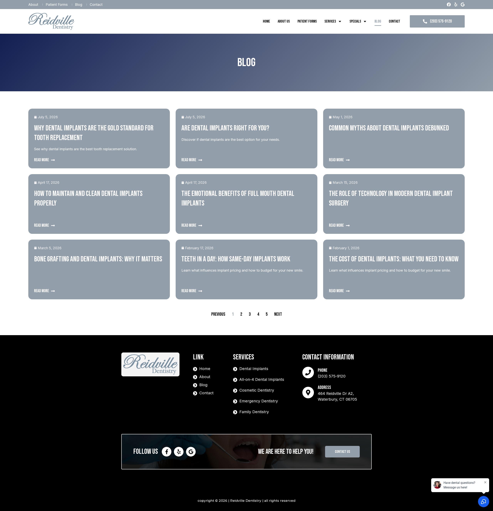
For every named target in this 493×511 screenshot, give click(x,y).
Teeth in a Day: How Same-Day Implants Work (235, 259)
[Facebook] (449, 5)
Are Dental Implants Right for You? (225, 128)
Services (330, 21)
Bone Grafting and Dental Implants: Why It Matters (98, 259)
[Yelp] (456, 5)
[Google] (463, 5)
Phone (322, 370)
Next (278, 314)
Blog (378, 21)
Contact (394, 21)
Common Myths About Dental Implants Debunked (389, 128)
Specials (355, 21)
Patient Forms (307, 21)
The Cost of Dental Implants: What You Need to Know (394, 259)
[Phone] (308, 372)
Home (266, 21)
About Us (284, 21)
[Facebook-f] (166, 451)
